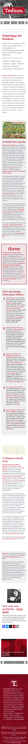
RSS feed (9, 719)
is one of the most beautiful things (13, 538)
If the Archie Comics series (14, 363)
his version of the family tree (14, 381)
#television (6, 61)
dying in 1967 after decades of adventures (12, 225)
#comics (14, 63)
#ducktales (20, 63)
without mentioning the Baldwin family (13, 556)
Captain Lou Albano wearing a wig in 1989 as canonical (15, 308)
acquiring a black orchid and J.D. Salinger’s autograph (14, 264)
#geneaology (6, 66)
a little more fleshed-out (15, 330)
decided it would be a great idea (15, 395)
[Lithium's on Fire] (14, 22)
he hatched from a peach (15, 318)
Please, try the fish (16, 742)
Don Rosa (21, 209)
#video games (6, 63)
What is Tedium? (8, 713)
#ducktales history (18, 69)
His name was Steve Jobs (12, 533)
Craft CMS (23, 737)
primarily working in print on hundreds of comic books (14, 172)
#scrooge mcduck (7, 69)
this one (11, 168)
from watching (12, 192)
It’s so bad (16, 404)
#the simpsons (14, 66)
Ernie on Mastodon (18, 719)
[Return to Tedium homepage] (14, 10)
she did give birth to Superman (14, 278)
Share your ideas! (14, 715)
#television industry (15, 61)
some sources (11, 373)
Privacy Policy (9, 717)
